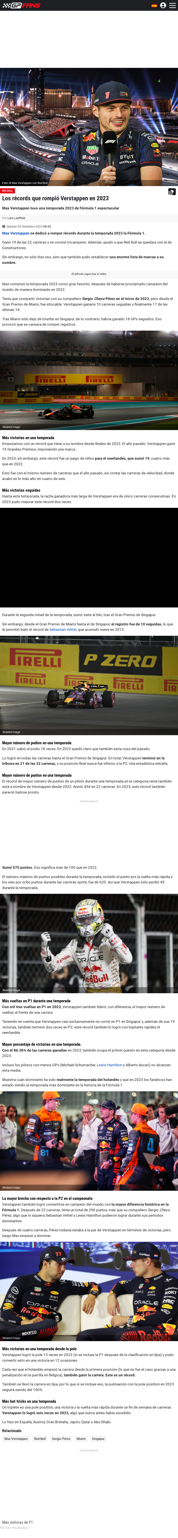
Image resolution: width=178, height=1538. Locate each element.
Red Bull (7, 190)
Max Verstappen (16, 233)
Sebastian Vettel (62, 629)
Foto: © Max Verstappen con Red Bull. (25, 183)
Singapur (98, 1439)
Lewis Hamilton (109, 1065)
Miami (81, 1439)
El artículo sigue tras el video (89, 274)
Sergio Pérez (61, 1439)
